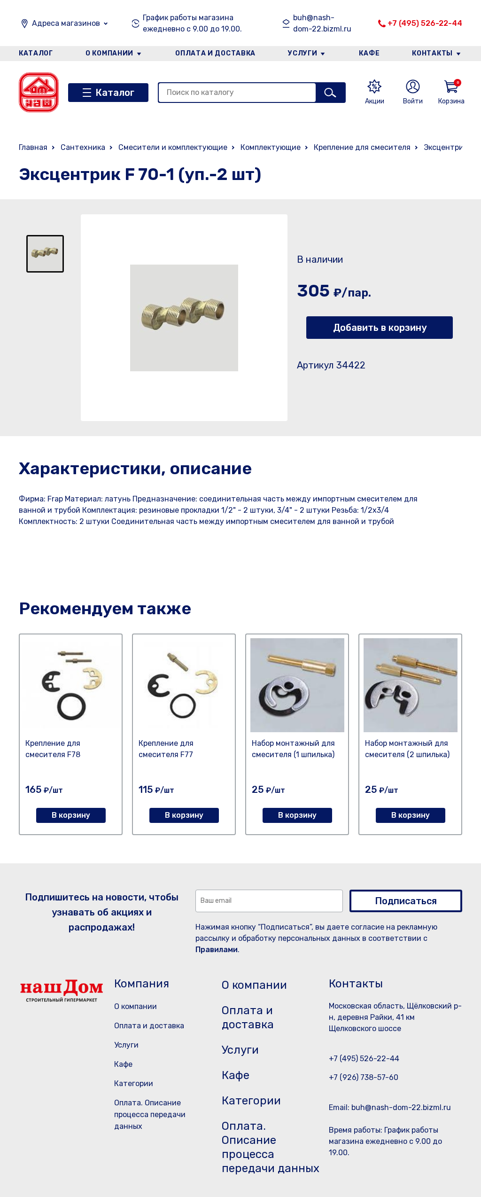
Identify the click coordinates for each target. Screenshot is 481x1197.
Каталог (36, 53)
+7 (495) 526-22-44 (425, 23)
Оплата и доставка (215, 53)
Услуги (302, 53)
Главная (33, 147)
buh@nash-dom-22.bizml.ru (322, 23)
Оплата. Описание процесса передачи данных (150, 1114)
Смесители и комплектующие (172, 147)
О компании (109, 53)
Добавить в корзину (380, 327)
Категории (133, 1083)
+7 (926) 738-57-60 (363, 1077)
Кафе (369, 53)
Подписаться (406, 901)
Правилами (216, 949)
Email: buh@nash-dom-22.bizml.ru (390, 1107)
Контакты (432, 53)
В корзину (71, 815)
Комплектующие (270, 147)
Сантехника (83, 147)
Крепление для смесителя (362, 147)
